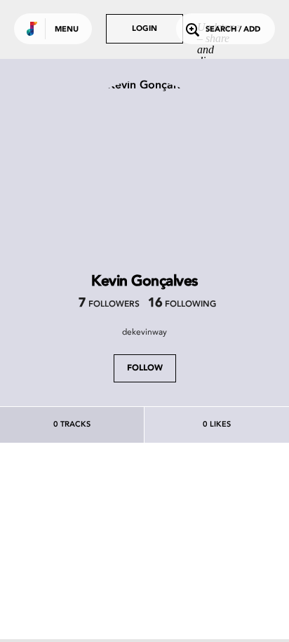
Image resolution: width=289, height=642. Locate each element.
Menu (67, 30)
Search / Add (233, 30)
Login (144, 29)
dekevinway (144, 332)
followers (109, 304)
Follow (145, 368)
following (182, 304)
